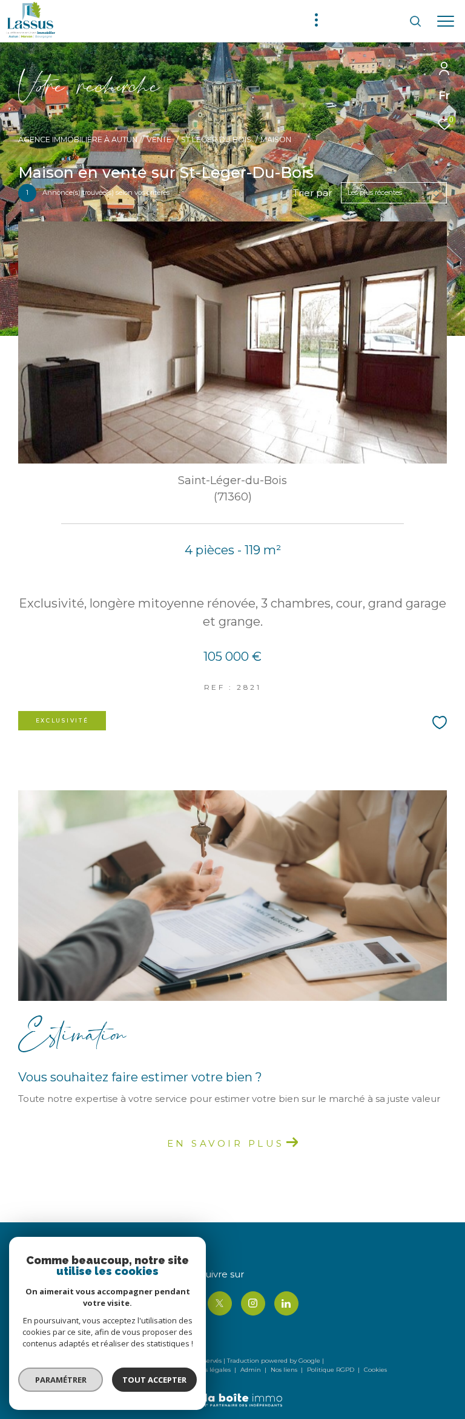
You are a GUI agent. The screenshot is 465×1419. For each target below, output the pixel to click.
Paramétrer (61, 1379)
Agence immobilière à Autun (77, 139)
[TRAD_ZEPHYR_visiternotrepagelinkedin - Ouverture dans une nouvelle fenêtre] (286, 1303)
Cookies (375, 1370)
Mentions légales (205, 1370)
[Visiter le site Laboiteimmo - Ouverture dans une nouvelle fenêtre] (232, 1392)
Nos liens (285, 1370)
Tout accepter (154, 1379)
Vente (159, 139)
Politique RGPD (330, 1370)
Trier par (312, 193)
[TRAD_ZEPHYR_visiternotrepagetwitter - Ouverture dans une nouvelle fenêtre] (220, 1303)
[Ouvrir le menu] (445, 21)
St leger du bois (216, 139)
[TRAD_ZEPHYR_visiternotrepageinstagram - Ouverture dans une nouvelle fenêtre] (253, 1303)
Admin (251, 1370)
